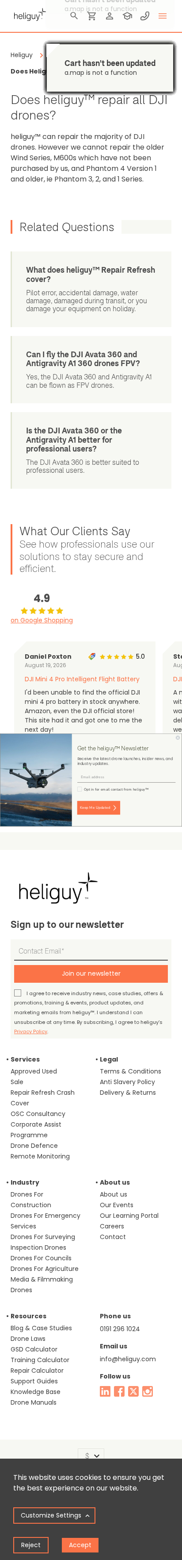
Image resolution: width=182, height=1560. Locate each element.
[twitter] (133, 1391)
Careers (112, 1226)
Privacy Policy (30, 1031)
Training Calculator (40, 1359)
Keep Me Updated (95, 808)
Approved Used (34, 1071)
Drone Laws (28, 1338)
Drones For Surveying (43, 1236)
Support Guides (34, 1381)
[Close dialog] (177, 737)
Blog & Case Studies (41, 1328)
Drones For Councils (41, 1258)
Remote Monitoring (40, 1156)
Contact (113, 1236)
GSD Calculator (34, 1349)
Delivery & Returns (128, 1092)
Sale (17, 1081)
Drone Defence (34, 1145)
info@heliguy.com (128, 1359)
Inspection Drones (38, 1247)
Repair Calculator (37, 1370)
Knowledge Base (36, 1391)
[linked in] (105, 1391)
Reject (31, 1545)
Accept (80, 1545)
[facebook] (119, 1391)
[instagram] (147, 1391)
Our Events (116, 1205)
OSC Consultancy (38, 1113)
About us (113, 1194)
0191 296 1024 (120, 1329)
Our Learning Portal (129, 1215)
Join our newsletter (91, 973)
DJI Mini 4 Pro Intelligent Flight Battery (82, 679)
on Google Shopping (42, 620)
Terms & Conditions (130, 1071)
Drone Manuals (34, 1402)
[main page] (28, 13)
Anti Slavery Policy (127, 1081)
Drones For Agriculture (45, 1268)
